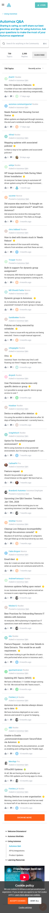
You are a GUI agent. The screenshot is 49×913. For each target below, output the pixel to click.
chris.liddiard (14, 229)
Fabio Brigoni (14, 551)
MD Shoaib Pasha (16, 290)
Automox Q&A (15, 846)
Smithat (12, 521)
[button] (24, 907)
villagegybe (14, 348)
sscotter (12, 195)
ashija (11, 165)
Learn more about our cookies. (27, 895)
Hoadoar (12, 405)
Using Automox (10, 13)
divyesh (12, 375)
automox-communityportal (20, 104)
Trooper (12, 259)
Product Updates (16, 855)
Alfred (11, 134)
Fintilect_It (13, 697)
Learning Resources (16, 860)
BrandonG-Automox (17, 490)
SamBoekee (14, 317)
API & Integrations (16, 850)
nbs (10, 636)
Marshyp (12, 761)
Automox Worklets (16, 836)
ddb (10, 727)
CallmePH (13, 463)
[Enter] (2, 43)
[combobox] (24, 43)
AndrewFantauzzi (16, 578)
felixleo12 (13, 605)
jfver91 (12, 77)
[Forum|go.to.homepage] (9, 5)
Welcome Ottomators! (17, 831)
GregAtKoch (14, 432)
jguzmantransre (15, 670)
